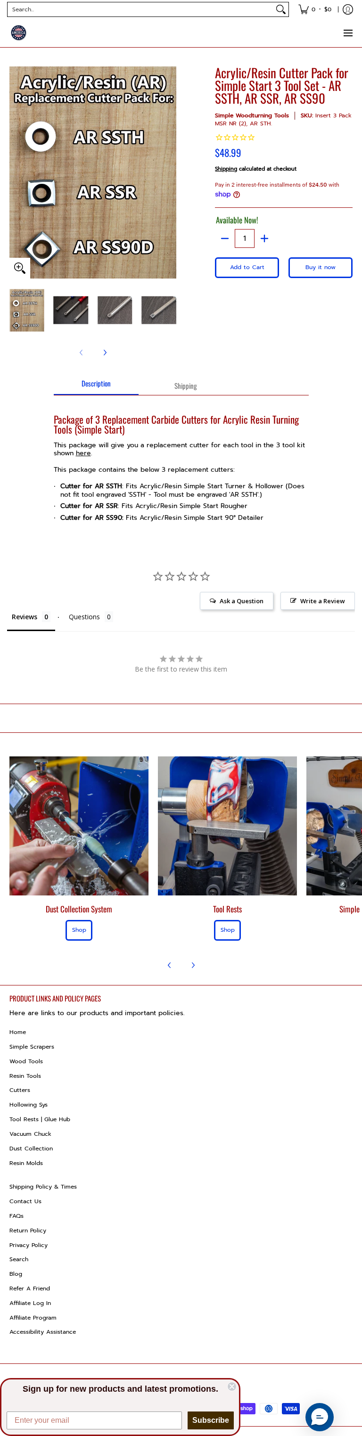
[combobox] (140, 9)
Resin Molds (26, 1163)
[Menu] (348, 33)
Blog (15, 1274)
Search (18, 1259)
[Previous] (169, 965)
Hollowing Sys (28, 1104)
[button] (319, 1417)
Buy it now (320, 267)
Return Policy (27, 1230)
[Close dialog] (232, 1386)
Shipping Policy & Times (43, 1186)
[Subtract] (225, 238)
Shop (79, 930)
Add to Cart (247, 267)
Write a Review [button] (322, 601)
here (83, 453)
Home (17, 1032)
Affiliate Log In (30, 1303)
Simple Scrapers (31, 1046)
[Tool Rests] (227, 825)
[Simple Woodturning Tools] (18, 33)
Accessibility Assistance (42, 1332)
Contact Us (25, 1201)
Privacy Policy (28, 1245)
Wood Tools (26, 1061)
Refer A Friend (29, 1288)
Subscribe (210, 1420)
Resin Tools (25, 1076)
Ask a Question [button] (241, 601)
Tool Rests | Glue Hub (39, 1119)
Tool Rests (227, 909)
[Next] (104, 352)
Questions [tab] (84, 616)
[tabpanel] (181, 463)
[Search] (280, 9)
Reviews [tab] (24, 616)
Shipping (226, 169)
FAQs (16, 1216)
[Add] (264, 238)
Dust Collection (31, 1148)
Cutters (19, 1090)
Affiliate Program (33, 1317)
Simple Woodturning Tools (252, 115)
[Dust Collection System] (78, 825)
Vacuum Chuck (30, 1134)
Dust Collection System (79, 909)
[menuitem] (314, 9)
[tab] (96, 386)
